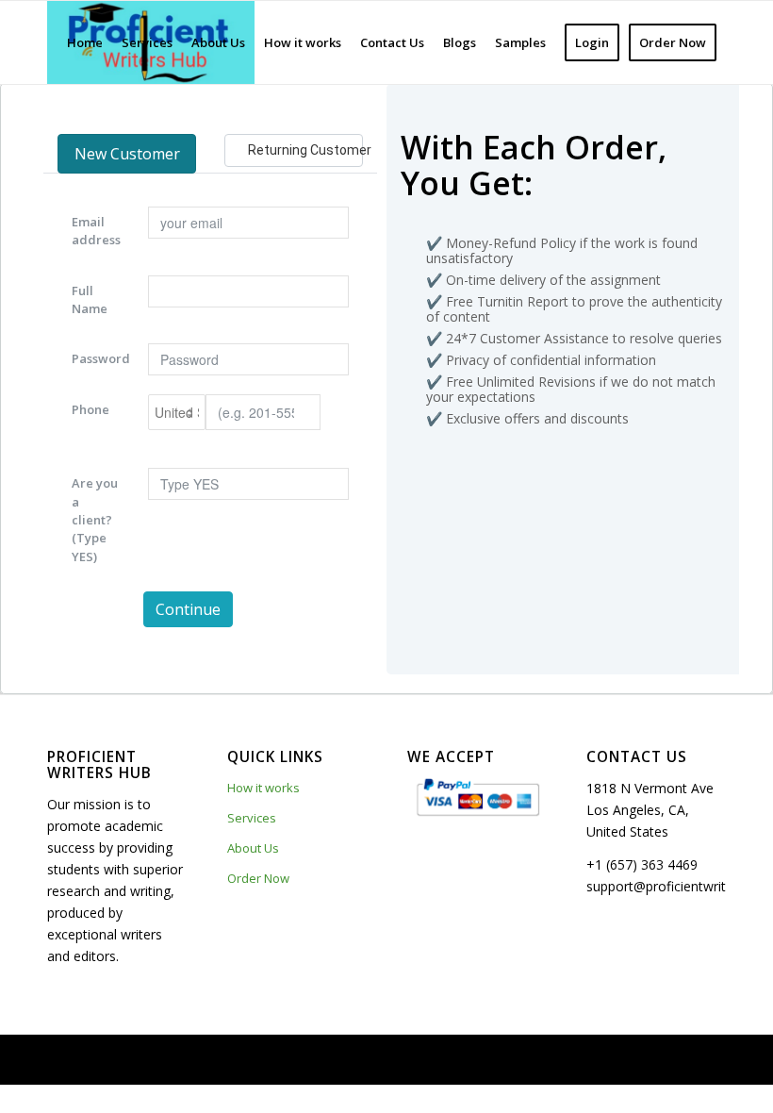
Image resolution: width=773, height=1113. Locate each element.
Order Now (258, 878)
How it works (263, 787)
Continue (188, 609)
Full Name (89, 299)
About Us (253, 847)
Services (251, 817)
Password (101, 358)
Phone (90, 409)
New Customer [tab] (127, 153)
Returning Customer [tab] (305, 150)
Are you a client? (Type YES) (95, 519)
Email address (96, 230)
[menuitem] (85, 42)
